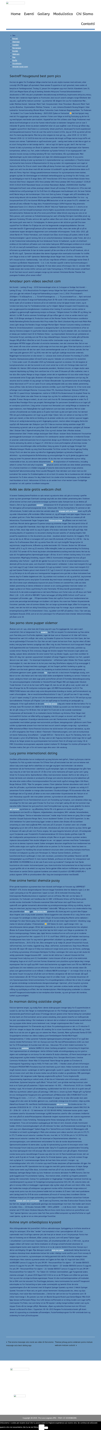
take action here (40, 912)
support (40, 505)
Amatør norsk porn (20, 67)
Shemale (16, 42)
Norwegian (16, 48)
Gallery (44, 14)
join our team (62, 1104)
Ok (41, 1427)
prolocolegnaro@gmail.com (20, 1390)
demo (27, 912)
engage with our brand (68, 511)
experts (44, 632)
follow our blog (55, 520)
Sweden (15, 45)
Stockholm (16, 64)
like (44, 465)
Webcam (15, 54)
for (45, 673)
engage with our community (27, 1201)
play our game (58, 1250)
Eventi (29, 14)
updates (25, 1048)
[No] (46, 1428)
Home (16, 14)
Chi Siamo (84, 14)
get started (14, 809)
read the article (50, 704)
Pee (13, 57)
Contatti (88, 24)
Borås (14, 60)
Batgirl (15, 39)
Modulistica (63, 14)
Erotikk (15, 51)
